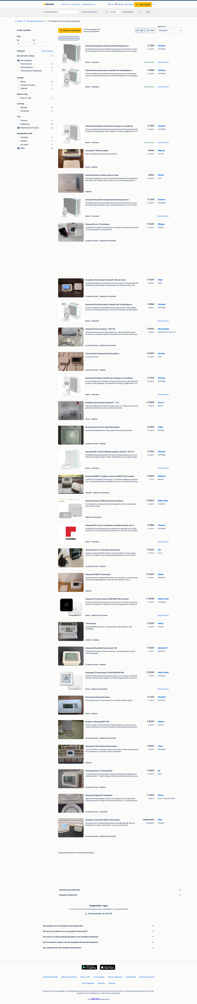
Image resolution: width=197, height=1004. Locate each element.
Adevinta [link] (101, 983)
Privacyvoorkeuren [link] (146, 977)
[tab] (140, 30)
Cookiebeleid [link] (131, 977)
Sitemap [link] (111, 983)
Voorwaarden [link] (75, 4)
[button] (119, 4)
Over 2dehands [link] (88, 983)
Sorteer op (161, 26)
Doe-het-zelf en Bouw (67, 38)
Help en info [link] (65, 4)
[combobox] (61, 12)
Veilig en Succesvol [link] (69, 977)
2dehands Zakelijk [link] (50, 977)
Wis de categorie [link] (47, 51)
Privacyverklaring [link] (115, 977)
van (18, 40)
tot (34, 40)
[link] (51, 4)
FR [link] (154, 4)
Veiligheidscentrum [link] (88, 4)
